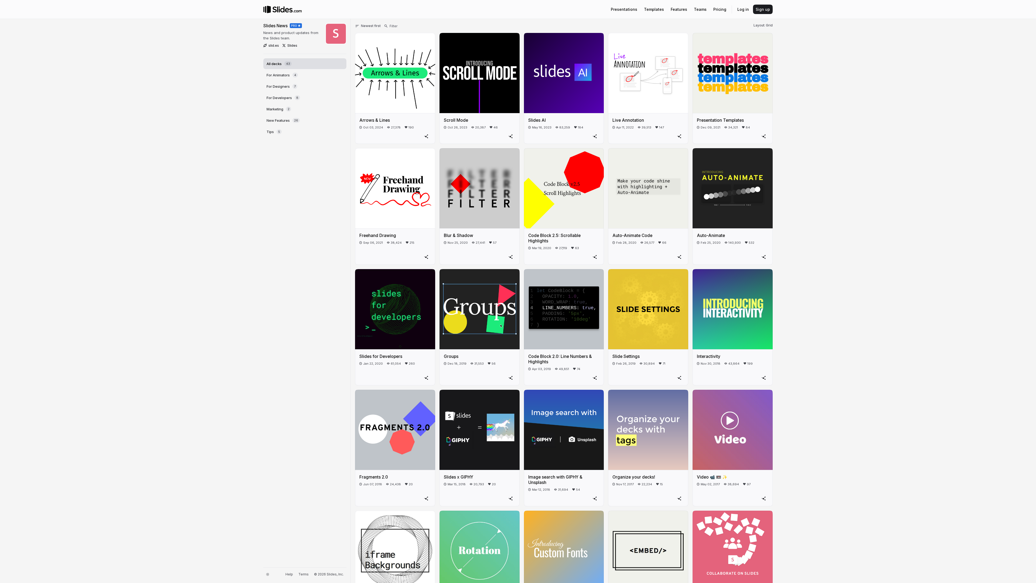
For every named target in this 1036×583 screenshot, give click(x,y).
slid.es (273, 45)
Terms (303, 574)
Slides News (275, 25)
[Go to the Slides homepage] (267, 9)
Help (289, 574)
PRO (294, 25)
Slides (292, 45)
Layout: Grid (763, 25)
